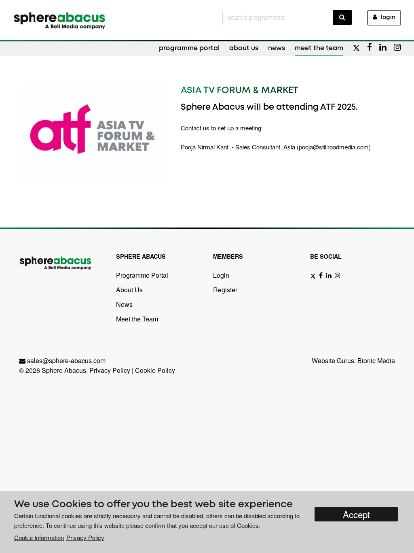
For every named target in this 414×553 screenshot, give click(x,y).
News (276, 48)
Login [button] (388, 17)
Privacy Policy (109, 370)
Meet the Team (319, 48)
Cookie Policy (155, 370)
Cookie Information (39, 537)
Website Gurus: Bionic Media (353, 360)
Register (225, 289)
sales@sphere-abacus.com (66, 360)
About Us (243, 48)
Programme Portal (189, 48)
